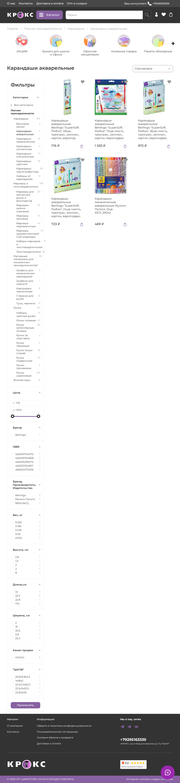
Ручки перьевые (22, 344)
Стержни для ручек (24, 297)
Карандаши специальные (25, 155)
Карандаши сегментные (24, 148)
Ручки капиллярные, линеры (25, 328)
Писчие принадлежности (43, 28)
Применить (25, 705)
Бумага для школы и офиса (56, 53)
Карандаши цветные (23, 163)
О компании (15, 725)
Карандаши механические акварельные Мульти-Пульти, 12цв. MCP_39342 (111, 205)
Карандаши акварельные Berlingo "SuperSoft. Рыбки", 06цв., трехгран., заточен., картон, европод (65, 129)
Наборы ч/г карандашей (24, 178)
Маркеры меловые (22, 217)
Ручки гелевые (26, 320)
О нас (11, 3)
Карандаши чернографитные (27, 170)
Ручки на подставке (23, 337)
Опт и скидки (77, 3)
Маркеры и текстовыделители (26, 185)
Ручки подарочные (24, 359)
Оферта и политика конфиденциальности (64, 725)
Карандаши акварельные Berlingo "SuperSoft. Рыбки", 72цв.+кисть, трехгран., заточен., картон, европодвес (109, 129)
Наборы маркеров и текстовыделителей (29, 244)
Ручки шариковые (24, 374)
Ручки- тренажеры (23, 367)
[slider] (12, 416)
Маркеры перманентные (26, 225)
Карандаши (76, 28)
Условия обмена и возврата (55, 737)
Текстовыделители (28, 251)
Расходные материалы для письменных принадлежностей (26, 261)
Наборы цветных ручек (26, 314)
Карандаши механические (25, 140)
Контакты (26, 3)
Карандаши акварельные (25, 133)
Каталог (53, 15)
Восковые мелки (22, 125)
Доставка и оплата (49, 3)
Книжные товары (124, 51)
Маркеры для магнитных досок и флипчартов (25, 196)
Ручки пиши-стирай (24, 352)
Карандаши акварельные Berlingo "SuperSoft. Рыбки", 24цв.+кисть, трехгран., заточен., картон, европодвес (66, 207)
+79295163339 (160, 3)
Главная (12, 28)
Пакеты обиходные (158, 51)
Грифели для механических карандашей (25, 273)
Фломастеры (22, 380)
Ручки (17, 307)
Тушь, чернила (25, 303)
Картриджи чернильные (24, 290)
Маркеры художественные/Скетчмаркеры (27, 233)
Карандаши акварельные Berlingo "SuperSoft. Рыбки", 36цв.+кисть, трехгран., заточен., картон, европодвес (153, 129)
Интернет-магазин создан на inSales (149, 779)
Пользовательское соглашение (57, 731)
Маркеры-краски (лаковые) (22, 208)
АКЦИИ (22, 51)
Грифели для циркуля (24, 282)
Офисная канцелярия (90, 53)
